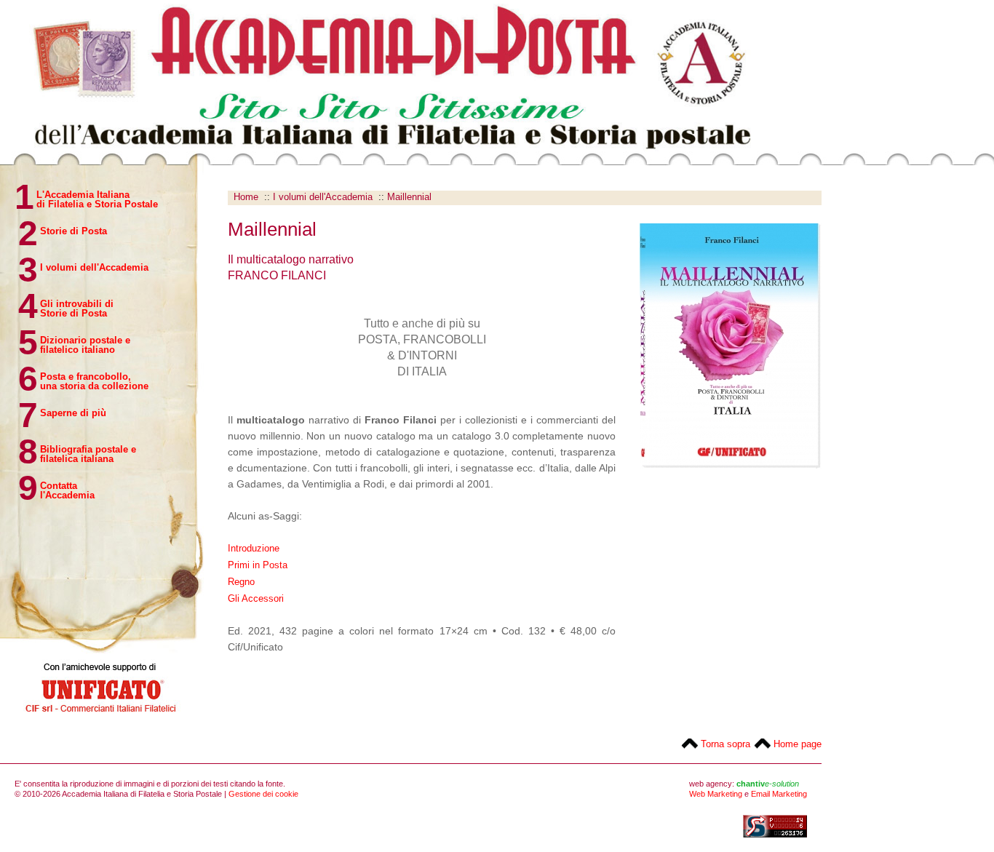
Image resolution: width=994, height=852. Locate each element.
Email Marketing (779, 793)
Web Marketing (715, 793)
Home (246, 196)
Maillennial (409, 196)
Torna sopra (725, 743)
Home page (798, 743)
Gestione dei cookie (263, 793)
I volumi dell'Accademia (323, 196)
